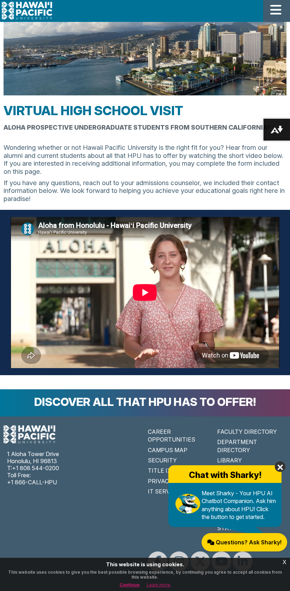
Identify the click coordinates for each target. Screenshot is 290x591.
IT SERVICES (165, 491)
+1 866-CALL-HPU (32, 482)
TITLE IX (159, 470)
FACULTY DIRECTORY (247, 431)
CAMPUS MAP (167, 450)
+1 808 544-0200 (35, 468)
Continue (130, 584)
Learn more (158, 584)
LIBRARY (229, 460)
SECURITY (162, 460)
